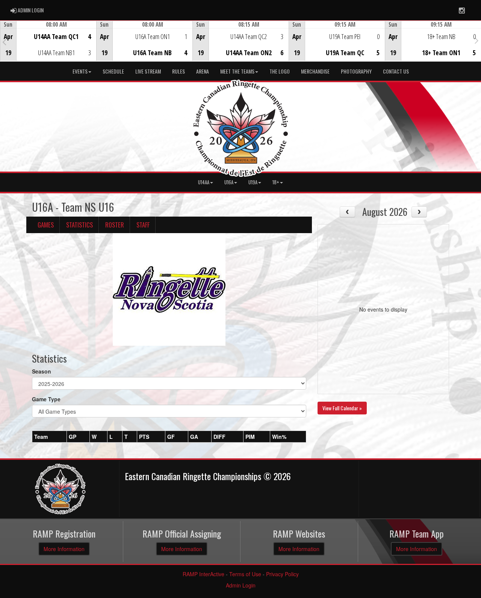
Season (41, 371)
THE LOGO (279, 71)
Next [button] (476, 40)
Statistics (79, 224)
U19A (252, 182)
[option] (48, 41)
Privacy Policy (282, 574)
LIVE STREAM (148, 71)
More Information (64, 549)
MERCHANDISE (315, 71)
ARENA (202, 71)
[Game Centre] (48, 46)
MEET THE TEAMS (237, 71)
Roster (114, 224)
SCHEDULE (113, 71)
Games (46, 224)
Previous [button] (4, 41)
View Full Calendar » (342, 408)
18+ (275, 182)
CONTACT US (396, 71)
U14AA (203, 182)
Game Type (46, 399)
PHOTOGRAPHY (356, 71)
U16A (228, 182)
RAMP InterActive (203, 574)
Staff (143, 224)
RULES (178, 71)
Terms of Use (245, 574)
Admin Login (241, 585)
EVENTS (80, 71)
